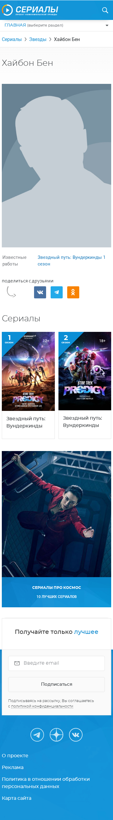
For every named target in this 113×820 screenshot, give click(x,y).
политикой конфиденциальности (42, 706)
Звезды (37, 39)
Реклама (13, 767)
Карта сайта (16, 798)
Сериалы (12, 39)
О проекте (15, 755)
